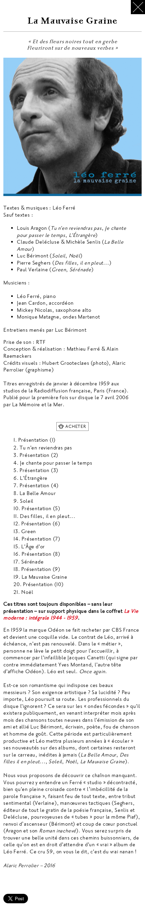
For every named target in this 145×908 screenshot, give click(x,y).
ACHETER (75, 426)
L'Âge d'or (33, 546)
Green (28, 531)
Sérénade (32, 561)
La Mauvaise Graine (44, 577)
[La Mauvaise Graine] (72, 127)
